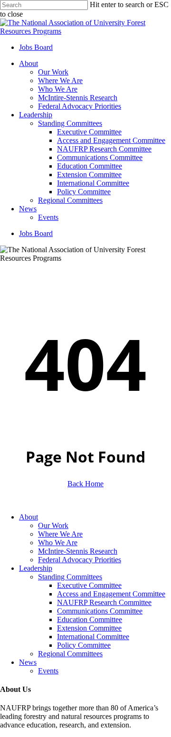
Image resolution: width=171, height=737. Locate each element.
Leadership (35, 568)
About (28, 517)
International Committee (93, 637)
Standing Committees (70, 577)
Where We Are (60, 534)
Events (48, 671)
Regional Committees (70, 654)
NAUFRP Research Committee (104, 602)
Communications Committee (99, 611)
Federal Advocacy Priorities (79, 560)
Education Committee (89, 619)
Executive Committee (89, 585)
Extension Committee (89, 628)
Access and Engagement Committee (111, 594)
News (28, 662)
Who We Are (57, 543)
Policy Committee (84, 645)
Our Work (53, 525)
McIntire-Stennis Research (77, 551)
